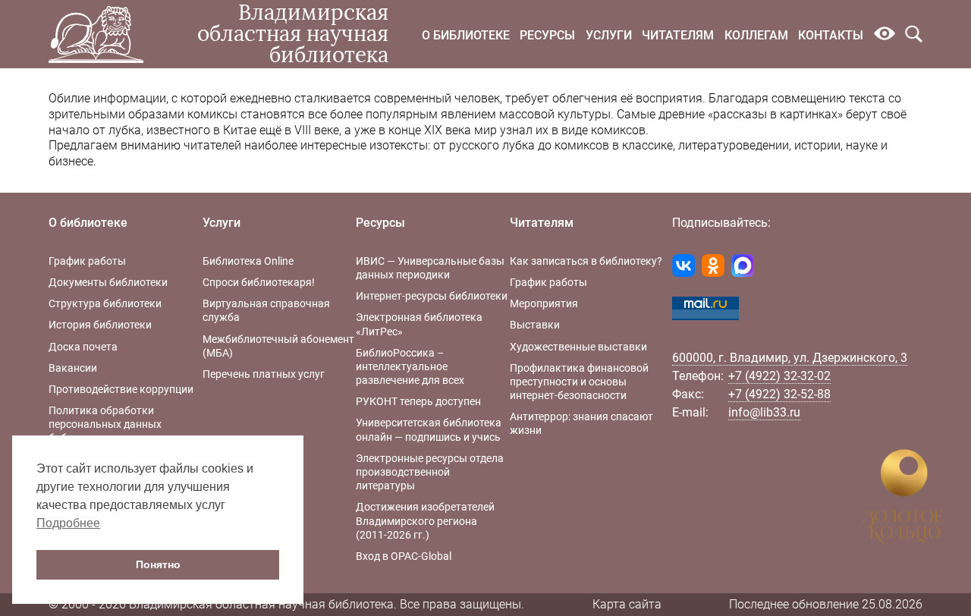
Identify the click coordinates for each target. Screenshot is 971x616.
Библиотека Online (248, 261)
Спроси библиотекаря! (259, 282)
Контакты (830, 35)
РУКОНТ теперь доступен (418, 401)
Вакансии (73, 368)
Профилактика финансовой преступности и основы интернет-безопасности (579, 381)
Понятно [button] (158, 564)
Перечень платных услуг (264, 374)
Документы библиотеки (108, 282)
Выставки (535, 325)
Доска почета (83, 347)
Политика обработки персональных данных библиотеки (105, 424)
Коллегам (756, 35)
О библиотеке (466, 35)
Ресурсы (547, 35)
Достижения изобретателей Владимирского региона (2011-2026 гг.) (425, 520)
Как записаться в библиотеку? (586, 261)
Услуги (609, 35)
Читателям (678, 35)
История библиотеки (100, 325)
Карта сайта (626, 604)
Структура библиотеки (105, 303)
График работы (87, 261)
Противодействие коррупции (121, 389)
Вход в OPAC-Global (403, 556)
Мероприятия (544, 303)
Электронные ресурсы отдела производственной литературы (430, 472)
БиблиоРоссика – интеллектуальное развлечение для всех (410, 366)
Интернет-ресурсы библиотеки (431, 296)
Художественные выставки (578, 347)
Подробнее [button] (68, 523)
